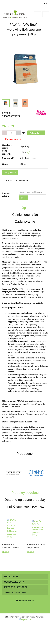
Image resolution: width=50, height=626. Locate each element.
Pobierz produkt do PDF (17, 180)
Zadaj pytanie (10, 172)
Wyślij (23, 198)
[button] (25, 576)
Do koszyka (34, 133)
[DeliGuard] (36, 472)
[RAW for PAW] (41, 112)
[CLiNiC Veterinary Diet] (13, 472)
